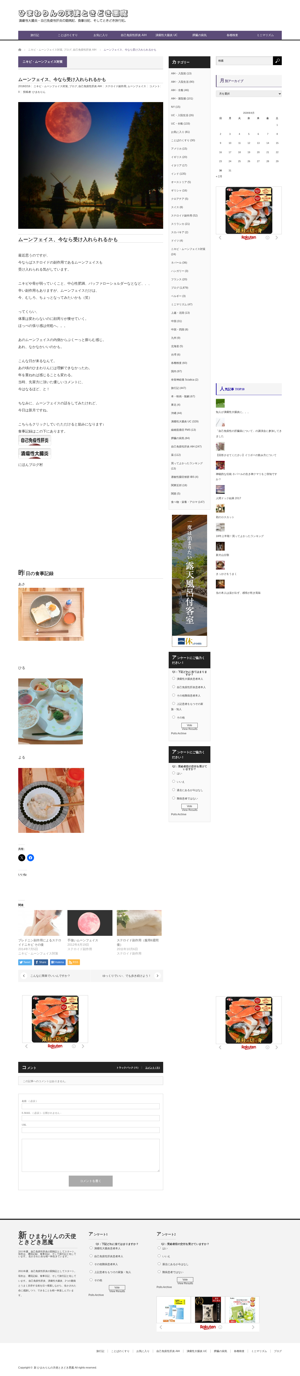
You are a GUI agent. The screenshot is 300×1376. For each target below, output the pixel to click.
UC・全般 (177, 123)
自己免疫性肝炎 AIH (133, 35)
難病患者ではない (187, 798)
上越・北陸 (177, 312)
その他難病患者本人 (189, 695)
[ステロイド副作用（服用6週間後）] (139, 923)
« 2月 (219, 176)
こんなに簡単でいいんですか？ (50, 975)
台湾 (173, 354)
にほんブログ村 (30, 465)
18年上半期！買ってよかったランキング (240, 536)
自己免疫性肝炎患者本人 (191, 687)
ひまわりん (38, 91)
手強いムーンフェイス (82, 940)
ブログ (73, 86)
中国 (173, 321)
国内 (173, 371)
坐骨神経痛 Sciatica (182, 379)
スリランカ (177, 223)
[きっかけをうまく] (220, 568)
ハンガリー (177, 271)
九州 (173, 337)
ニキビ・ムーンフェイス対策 (51, 86)
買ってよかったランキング (187, 463)
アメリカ (176, 148)
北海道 (175, 346)
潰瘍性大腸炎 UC (166, 35)
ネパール (176, 262)
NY (173, 106)
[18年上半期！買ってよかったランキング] (220, 530)
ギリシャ (176, 190)
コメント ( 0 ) (152, 1067)
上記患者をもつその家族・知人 (112, 1272)
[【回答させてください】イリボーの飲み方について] (220, 449)
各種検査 (232, 35)
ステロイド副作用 (115, 86)
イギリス (176, 157)
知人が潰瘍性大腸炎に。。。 (233, 412)
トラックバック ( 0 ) (127, 1067)
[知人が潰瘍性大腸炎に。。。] (220, 406)
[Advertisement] (230, 15)
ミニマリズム (265, 35)
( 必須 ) (29, 1101)
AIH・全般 (177, 90)
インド (175, 173)
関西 (173, 493)
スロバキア (177, 232)
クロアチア (177, 198)
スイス (175, 207)
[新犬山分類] (220, 549)
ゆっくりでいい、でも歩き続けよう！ (127, 975)
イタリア (176, 165)
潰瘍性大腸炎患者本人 (190, 678)
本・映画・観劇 (180, 396)
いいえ (181, 781)
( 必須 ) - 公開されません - (41, 1113)
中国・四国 (177, 329)
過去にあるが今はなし (190, 790)
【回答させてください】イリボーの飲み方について (246, 455)
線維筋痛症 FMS (180, 429)
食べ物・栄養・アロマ (184, 502)
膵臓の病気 (199, 35)
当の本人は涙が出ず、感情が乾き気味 (239, 592)
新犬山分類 (222, 555)
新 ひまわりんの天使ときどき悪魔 (47, 1239)
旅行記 (35, 35)
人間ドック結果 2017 (228, 498)
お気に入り (101, 35)
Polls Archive (178, 733)
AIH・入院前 (178, 73)
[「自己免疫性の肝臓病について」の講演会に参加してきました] (220, 425)
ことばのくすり (68, 35)
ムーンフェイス (137, 86)
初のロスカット (225, 517)
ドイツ (175, 240)
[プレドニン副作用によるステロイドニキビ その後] (40, 923)
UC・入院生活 (179, 115)
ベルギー (176, 296)
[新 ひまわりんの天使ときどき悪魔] (73, 15)
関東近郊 (176, 485)
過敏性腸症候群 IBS (182, 476)
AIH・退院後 (178, 98)
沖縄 (173, 413)
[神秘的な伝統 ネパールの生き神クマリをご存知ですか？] (220, 468)
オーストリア (179, 182)
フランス (176, 279)
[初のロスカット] (220, 511)
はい (179, 773)
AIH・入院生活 (180, 81)
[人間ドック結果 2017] (220, 493)
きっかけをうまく (226, 573)
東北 (173, 404)
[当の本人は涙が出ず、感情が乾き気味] (220, 587)
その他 (181, 717)
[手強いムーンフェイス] (89, 923)
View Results (189, 729)
